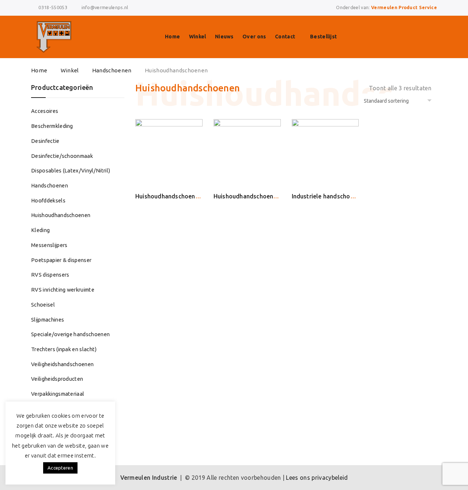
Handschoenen (112, 70)
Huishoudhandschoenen (60, 215)
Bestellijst (323, 36)
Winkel (197, 36)
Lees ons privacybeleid (317, 477)
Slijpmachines (47, 319)
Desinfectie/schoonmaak (62, 156)
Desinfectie (45, 141)
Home (172, 36)
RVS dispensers (50, 274)
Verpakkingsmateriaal (57, 394)
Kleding (40, 230)
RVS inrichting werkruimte (62, 289)
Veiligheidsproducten (57, 379)
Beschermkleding (52, 126)
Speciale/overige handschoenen (70, 334)
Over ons (254, 36)
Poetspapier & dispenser (61, 260)
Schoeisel (43, 304)
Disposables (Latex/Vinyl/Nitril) (70, 170)
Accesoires (44, 111)
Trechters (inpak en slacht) (64, 349)
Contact (285, 36)
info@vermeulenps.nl (105, 7)
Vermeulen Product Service (404, 7)
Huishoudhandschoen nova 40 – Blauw (267, 196)
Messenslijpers (49, 245)
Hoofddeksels (48, 200)
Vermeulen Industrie (148, 477)
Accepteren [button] (60, 467)
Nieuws (224, 36)
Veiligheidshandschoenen (62, 364)
